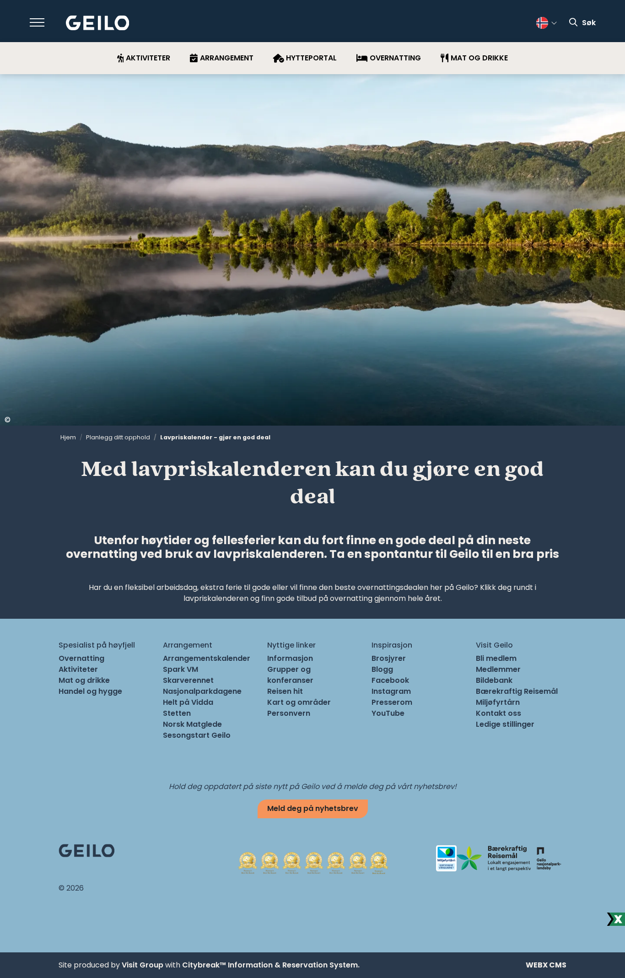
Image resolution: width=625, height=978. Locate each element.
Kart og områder (299, 702)
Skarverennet (188, 680)
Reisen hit (285, 691)
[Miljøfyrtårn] (446, 858)
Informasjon (290, 658)
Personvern (288, 713)
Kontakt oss (498, 713)
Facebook (390, 680)
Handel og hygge (90, 691)
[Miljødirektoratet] (548, 858)
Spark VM (180, 669)
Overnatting (81, 658)
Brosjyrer (389, 658)
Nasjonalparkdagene (202, 691)
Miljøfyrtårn (498, 702)
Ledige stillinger (505, 724)
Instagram (391, 691)
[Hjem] (97, 23)
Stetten (177, 713)
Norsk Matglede (192, 724)
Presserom (392, 702)
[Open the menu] (37, 22)
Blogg (382, 669)
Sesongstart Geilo (197, 735)
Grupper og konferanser (290, 675)
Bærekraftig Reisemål (517, 691)
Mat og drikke (84, 680)
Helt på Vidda (188, 702)
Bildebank (494, 680)
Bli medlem (496, 658)
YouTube (388, 713)
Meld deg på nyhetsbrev (312, 808)
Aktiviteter (78, 669)
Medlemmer (498, 669)
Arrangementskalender (206, 658)
